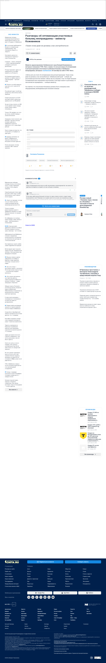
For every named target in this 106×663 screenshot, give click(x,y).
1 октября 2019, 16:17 (30, 49)
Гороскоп (63, 20)
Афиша (57, 20)
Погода (42, 20)
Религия (67, 641)
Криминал (50, 626)
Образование (51, 641)
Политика (68, 631)
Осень (67, 629)
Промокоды (26, 20)
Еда (28, 636)
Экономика (86, 636)
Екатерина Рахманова (37, 126)
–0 (74, 162)
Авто (28, 624)
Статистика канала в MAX (12, 641)
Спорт (84, 626)
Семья (84, 624)
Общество (68, 624)
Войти (31, 187)
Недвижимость (17, 20)
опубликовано (47, 70)
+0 (70, 162)
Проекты (94, 20)
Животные (30, 639)
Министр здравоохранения (67, 132)
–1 (74, 174)
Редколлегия (80, 20)
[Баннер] (28, 28)
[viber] (40, 652)
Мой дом (49, 634)
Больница (42, 132)
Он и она (67, 626)
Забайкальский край (32, 132)
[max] (44, 652)
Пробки (100, 20)
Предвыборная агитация (11, 639)
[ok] (36, 652)
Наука (49, 636)
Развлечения (68, 639)
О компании (8, 629)
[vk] (32, 652)
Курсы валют (71, 20)
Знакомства (34, 20)
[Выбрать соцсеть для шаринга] (74, 53)
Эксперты (88, 20)
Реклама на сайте (10, 624)
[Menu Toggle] (6, 24)
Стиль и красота (87, 629)
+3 (70, 174)
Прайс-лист (8, 626)
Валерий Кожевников (52, 132)
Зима (48, 624)
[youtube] (53, 652)
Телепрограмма (49, 20)
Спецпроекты (86, 639)
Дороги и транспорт (32, 634)
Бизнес (29, 626)
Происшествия (69, 634)
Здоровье (30, 641)
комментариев (34, 53)
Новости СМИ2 (30, 197)
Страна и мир (86, 631)
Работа (67, 636)
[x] (49, 652)
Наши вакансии (9, 634)
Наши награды (9, 631)
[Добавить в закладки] (70, 53)
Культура (49, 629)
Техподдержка (9, 636)
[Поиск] (93, 24)
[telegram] (28, 652)
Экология (85, 634)
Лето (48, 631)
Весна (28, 629)
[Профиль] (100, 24)
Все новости (8, 20)
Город (28, 631)
